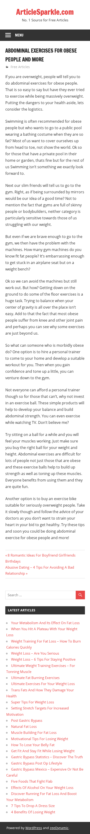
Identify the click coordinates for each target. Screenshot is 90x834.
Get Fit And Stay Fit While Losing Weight (43, 750)
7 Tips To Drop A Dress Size (33, 805)
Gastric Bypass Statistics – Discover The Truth (47, 757)
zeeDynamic (59, 828)
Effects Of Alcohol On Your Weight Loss (42, 787)
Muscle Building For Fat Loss (34, 732)
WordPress (33, 828)
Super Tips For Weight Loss (32, 702)
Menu (19, 35)
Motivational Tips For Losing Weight (39, 738)
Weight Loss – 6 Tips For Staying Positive (43, 659)
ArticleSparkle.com (45, 12)
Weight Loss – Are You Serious (35, 653)
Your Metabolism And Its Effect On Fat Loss (45, 622)
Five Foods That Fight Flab (31, 781)
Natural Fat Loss (24, 726)
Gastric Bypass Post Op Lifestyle (36, 763)
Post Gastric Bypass (26, 720)
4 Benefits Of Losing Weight (33, 812)
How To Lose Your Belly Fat (32, 744)
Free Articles (20, 67)
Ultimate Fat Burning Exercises (35, 677)
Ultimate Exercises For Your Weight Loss (43, 683)
